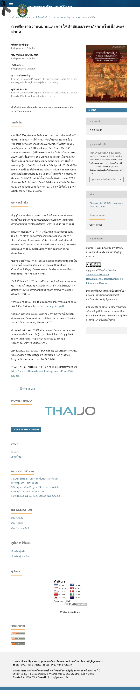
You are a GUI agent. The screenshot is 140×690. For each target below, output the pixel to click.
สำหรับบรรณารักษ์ (20, 528)
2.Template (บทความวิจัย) (25, 482)
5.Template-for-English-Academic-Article (35, 495)
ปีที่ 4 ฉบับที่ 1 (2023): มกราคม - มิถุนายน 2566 (58, 17)
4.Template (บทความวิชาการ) (27, 491)
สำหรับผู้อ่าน (17, 517)
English (15, 451)
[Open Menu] (11, 3)
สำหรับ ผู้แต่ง (18, 551)
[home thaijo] (70, 414)
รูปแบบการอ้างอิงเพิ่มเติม (104, 179)
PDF (93, 110)
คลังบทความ (28, 17)
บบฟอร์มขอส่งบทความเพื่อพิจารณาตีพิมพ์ (36, 478)
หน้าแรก (15, 17)
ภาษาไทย (16, 456)
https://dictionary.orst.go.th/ (49, 306)
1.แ (13, 478)
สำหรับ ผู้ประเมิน (20, 556)
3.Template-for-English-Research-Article (35, 487)
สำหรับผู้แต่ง (17, 523)
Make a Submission (26, 429)
